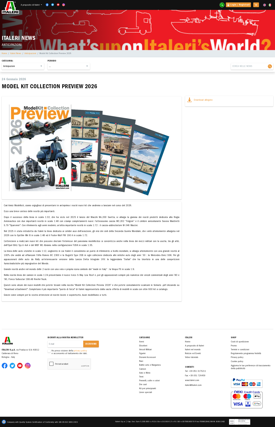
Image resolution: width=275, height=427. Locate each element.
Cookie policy (237, 362)
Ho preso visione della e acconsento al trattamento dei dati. (69, 352)
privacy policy (80, 351)
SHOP (233, 338)
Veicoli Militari (145, 350)
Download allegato (203, 100)
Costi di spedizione (240, 342)
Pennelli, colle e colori (149, 381)
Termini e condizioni (240, 350)
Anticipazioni (30, 53)
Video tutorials (191, 357)
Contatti (189, 367)
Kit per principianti (147, 389)
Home (4, 53)
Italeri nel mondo (193, 350)
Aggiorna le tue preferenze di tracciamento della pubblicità (250, 367)
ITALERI (188, 338)
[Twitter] (51, 4)
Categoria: (7, 61)
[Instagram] (63, 4)
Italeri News (15, 53)
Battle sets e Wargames (150, 365)
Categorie (144, 338)
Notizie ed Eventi (193, 353)
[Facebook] (46, 4)
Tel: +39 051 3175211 (195, 371)
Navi (141, 361)
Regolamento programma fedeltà (246, 353)
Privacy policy (237, 357)
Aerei (141, 342)
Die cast (143, 385)
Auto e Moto (145, 373)
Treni (141, 377)
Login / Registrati (240, 5)
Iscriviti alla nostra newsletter (66, 338)
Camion (142, 369)
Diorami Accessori (147, 357)
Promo (234, 346)
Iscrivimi (91, 344)
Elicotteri (143, 346)
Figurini (142, 353)
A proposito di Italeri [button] (30, 5)
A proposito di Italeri (194, 346)
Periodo (52, 61)
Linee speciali (145, 392)
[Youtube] (57, 4)
